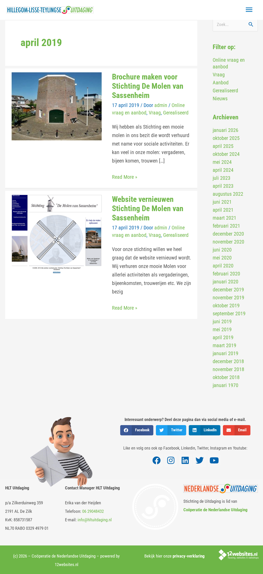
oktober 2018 (226, 377)
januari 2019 (225, 353)
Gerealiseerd (176, 113)
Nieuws (220, 98)
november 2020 (228, 242)
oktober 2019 (226, 305)
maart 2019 (224, 345)
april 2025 (223, 146)
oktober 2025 (226, 138)
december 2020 (228, 234)
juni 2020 (222, 250)
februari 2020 (226, 274)
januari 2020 (225, 282)
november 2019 (228, 297)
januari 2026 (225, 130)
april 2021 (223, 210)
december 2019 (228, 289)
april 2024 (223, 170)
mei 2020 (222, 258)
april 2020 (223, 266)
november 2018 (228, 369)
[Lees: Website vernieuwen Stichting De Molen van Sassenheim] (57, 234)
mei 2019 (222, 329)
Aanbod (221, 82)
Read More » (124, 176)
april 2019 (223, 337)
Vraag (155, 113)
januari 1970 (225, 385)
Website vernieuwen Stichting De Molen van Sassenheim (147, 208)
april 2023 (223, 186)
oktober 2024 (226, 154)
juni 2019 (222, 321)
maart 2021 (224, 218)
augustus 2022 (228, 194)
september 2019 (229, 313)
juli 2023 (221, 178)
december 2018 (228, 361)
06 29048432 (93, 511)
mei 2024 (222, 162)
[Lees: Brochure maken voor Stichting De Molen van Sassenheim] (57, 106)
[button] (137, 430)
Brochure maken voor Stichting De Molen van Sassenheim (147, 86)
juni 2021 (222, 202)
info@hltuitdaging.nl (95, 519)
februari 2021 (226, 226)
